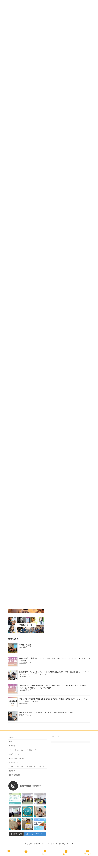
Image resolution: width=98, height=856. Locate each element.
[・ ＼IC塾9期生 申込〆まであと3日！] (27, 824)
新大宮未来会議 (25, 645)
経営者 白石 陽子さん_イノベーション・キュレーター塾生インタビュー (46, 712)
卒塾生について (14, 754)
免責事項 (12, 771)
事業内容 (12, 746)
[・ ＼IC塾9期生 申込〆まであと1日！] (40, 811)
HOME (11, 737)
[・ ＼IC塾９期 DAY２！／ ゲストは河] (40, 798)
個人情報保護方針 (15, 775)
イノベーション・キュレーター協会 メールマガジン (26, 767)
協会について (13, 741)
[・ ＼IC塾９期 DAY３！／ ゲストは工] (27, 798)
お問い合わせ (13, 762)
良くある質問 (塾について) (17, 758)
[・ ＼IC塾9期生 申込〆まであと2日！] (15, 824)
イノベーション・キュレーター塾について (22, 750)
